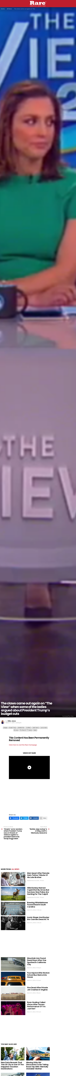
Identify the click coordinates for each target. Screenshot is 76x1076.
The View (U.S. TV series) (26, 730)
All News (15, 869)
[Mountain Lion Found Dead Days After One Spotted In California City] (13, 964)
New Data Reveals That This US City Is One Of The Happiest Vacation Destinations (12, 1065)
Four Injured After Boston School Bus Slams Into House (38, 975)
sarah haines (36, 727)
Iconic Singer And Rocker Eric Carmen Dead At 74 (38, 918)
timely (35, 730)
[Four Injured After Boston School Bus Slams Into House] (13, 979)
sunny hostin (44, 727)
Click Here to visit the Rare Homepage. (23, 745)
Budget (5, 727)
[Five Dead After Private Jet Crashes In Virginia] (13, 993)
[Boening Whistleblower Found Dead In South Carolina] (13, 908)
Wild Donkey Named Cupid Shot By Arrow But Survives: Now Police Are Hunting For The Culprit (38, 891)
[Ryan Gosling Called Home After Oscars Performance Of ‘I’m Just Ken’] (13, 1008)
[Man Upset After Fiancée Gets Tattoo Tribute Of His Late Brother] (13, 879)
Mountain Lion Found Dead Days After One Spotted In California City (36, 961)
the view (16, 730)
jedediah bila (21, 727)
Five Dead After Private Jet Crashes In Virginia (37, 988)
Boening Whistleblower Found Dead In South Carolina (37, 904)
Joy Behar (28, 727)
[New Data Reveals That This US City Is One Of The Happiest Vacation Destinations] (12, 1053)
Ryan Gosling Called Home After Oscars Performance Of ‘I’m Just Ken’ (36, 1005)
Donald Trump (12, 727)
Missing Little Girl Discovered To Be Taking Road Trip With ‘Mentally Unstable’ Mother (37, 1065)
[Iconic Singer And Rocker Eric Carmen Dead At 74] (13, 923)
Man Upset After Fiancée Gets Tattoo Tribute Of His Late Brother (38, 875)
